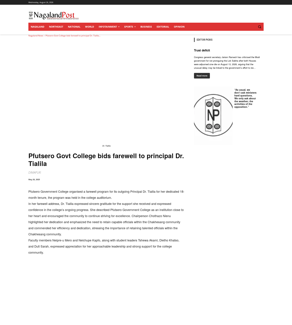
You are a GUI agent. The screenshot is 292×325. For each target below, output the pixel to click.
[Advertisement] (146, 299)
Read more (202, 75)
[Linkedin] (75, 265)
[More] (98, 265)
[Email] (82, 265)
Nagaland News (35, 35)
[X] (59, 265)
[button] (253, 27)
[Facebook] (51, 265)
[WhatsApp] (67, 265)
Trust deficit (202, 50)
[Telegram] (90, 265)
